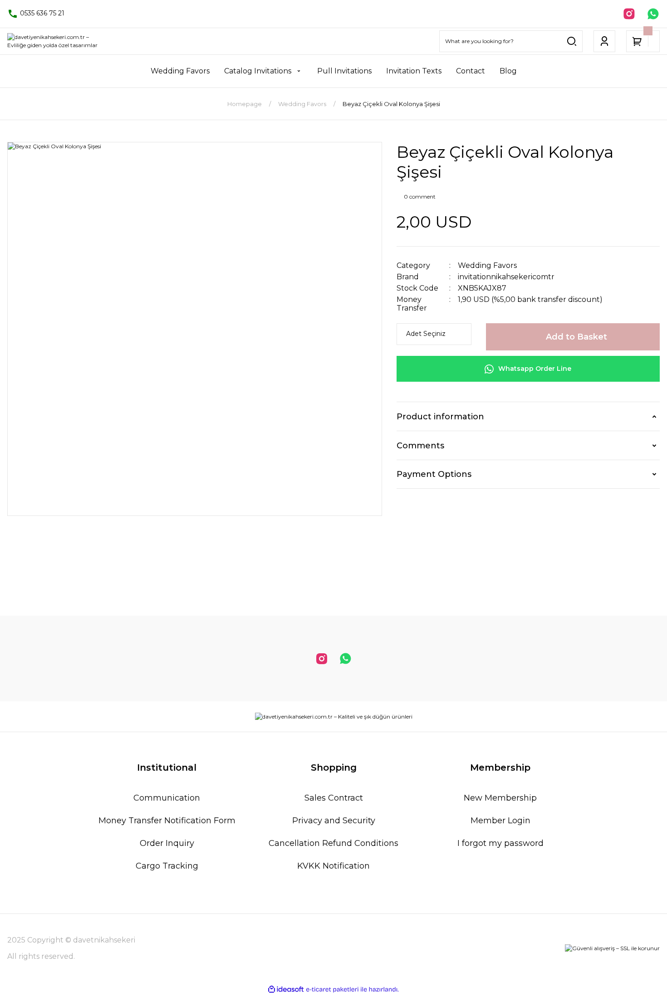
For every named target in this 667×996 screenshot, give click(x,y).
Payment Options (434, 474)
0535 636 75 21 (41, 13)
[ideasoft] (286, 989)
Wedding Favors (487, 265)
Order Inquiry (167, 843)
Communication (166, 798)
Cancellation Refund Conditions (333, 843)
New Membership (500, 798)
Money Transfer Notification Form (166, 821)
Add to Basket (576, 337)
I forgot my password (500, 843)
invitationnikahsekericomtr (506, 276)
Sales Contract (333, 798)
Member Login (500, 821)
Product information (440, 417)
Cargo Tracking (167, 866)
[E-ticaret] (332, 990)
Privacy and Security (333, 821)
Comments (420, 446)
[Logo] (55, 41)
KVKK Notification (333, 866)
